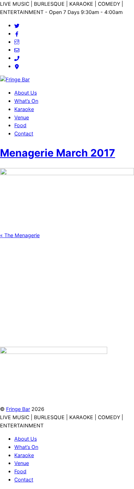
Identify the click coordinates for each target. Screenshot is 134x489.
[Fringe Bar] (15, 79)
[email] (16, 50)
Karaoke (24, 109)
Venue (21, 117)
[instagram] (16, 42)
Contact (23, 133)
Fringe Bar (18, 409)
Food (20, 125)
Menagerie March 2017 (57, 153)
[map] (16, 66)
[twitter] (16, 25)
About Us (25, 93)
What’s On (26, 101)
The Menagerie (20, 235)
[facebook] (16, 33)
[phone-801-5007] (16, 58)
